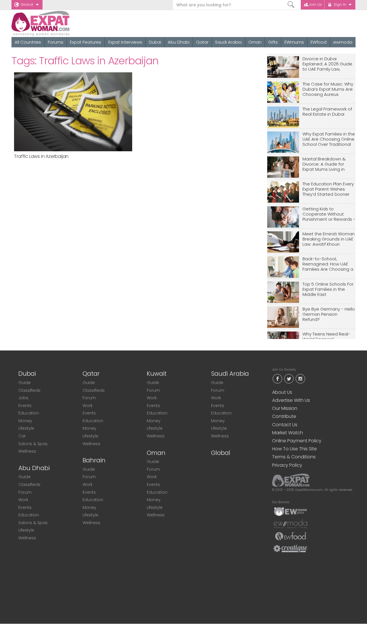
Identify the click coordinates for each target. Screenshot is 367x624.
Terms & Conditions (294, 457)
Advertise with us (291, 400)
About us (282, 392)
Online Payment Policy (296, 440)
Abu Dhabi (179, 42)
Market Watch (287, 432)
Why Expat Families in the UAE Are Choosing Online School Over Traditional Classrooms (328, 139)
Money (25, 421)
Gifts (273, 42)
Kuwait (157, 373)
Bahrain (94, 460)
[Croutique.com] (290, 548)
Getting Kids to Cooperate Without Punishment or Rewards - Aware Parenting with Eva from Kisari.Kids (329, 214)
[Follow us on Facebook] (277, 378)
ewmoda (342, 42)
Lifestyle (26, 428)
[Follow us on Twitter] (289, 378)
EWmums (294, 42)
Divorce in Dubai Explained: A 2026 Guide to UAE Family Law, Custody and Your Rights (328, 64)
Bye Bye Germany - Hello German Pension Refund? (328, 314)
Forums (55, 42)
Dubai (155, 42)
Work (23, 500)
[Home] (61, 23)
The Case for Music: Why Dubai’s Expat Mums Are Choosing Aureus (327, 89)
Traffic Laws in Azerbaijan (41, 156)
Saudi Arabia (228, 42)
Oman (254, 42)
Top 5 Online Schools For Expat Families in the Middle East (328, 289)
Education (28, 413)
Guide (24, 382)
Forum (25, 492)
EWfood (319, 42)
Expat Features (85, 42)
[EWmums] (290, 511)
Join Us (315, 4)
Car (22, 436)
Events (25, 405)
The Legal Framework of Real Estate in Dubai (327, 111)
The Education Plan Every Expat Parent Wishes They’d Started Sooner (328, 189)
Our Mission (284, 408)
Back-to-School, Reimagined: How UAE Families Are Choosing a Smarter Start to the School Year (327, 264)
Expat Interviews (125, 42)
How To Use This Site (294, 448)
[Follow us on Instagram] (300, 378)
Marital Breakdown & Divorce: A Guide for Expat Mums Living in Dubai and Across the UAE (325, 164)
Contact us (284, 424)
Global (26, 4)
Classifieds (29, 390)
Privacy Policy (287, 465)
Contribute (284, 416)
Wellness (27, 451)
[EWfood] (290, 536)
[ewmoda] (290, 523)
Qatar (202, 42)
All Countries (28, 42)
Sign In (340, 4)
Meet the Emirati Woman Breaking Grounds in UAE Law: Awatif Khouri (328, 239)
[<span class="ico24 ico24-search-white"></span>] (291, 4)
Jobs (23, 398)
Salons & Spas (33, 444)
